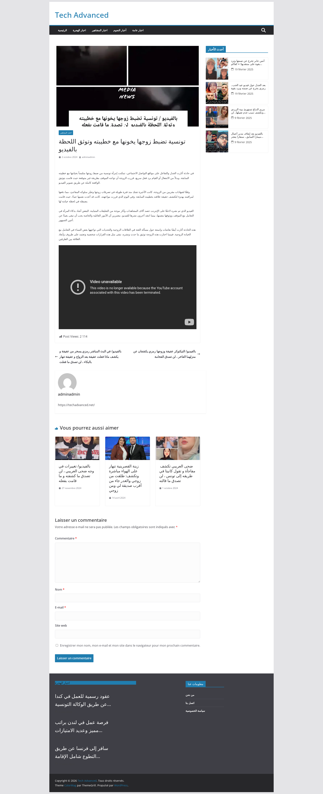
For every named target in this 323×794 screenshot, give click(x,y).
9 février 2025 (243, 118)
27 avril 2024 (66, 764)
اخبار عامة (138, 30)
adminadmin (88, 157)
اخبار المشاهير (99, 30)
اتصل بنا (190, 703)
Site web (61, 625)
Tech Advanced (82, 15)
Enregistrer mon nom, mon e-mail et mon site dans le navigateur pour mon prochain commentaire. (130, 645)
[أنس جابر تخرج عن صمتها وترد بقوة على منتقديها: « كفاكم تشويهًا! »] (217, 68)
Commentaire (66, 538)
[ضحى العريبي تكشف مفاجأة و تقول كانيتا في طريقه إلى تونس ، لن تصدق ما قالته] (178, 439)
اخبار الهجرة (79, 30)
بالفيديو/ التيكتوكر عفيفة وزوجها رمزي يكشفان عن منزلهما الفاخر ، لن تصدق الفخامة (164, 354)
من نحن (190, 695)
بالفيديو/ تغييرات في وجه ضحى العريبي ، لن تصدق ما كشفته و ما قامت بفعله (76, 473)
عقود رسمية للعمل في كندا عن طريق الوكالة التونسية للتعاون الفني (82, 700)
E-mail (60, 607)
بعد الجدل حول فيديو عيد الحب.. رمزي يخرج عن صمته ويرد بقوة (248, 87)
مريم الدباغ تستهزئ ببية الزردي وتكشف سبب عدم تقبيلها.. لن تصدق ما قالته (248, 111)
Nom (59, 589)
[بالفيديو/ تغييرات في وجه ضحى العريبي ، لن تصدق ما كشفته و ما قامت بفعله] (77, 439)
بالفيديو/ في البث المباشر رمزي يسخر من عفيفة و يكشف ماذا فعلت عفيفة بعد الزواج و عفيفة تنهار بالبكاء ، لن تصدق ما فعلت (90, 356)
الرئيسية (62, 30)
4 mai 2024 (65, 712)
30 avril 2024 (66, 738)
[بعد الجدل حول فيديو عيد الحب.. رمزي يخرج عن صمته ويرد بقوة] (217, 93)
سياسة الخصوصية (195, 710)
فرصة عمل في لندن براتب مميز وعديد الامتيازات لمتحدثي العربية (81, 726)
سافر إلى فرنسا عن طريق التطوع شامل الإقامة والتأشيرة (81, 752)
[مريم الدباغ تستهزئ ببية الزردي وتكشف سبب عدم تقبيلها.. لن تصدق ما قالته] (217, 117)
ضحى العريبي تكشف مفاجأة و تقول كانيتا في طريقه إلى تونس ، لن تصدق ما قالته (177, 473)
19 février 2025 (244, 69)
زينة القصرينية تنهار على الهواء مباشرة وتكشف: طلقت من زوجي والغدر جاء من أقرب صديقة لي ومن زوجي (125, 478)
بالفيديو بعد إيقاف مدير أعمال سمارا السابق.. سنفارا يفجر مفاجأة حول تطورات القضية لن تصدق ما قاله (248, 135)
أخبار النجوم (119, 30)
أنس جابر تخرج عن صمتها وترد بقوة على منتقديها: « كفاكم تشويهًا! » (247, 62)
